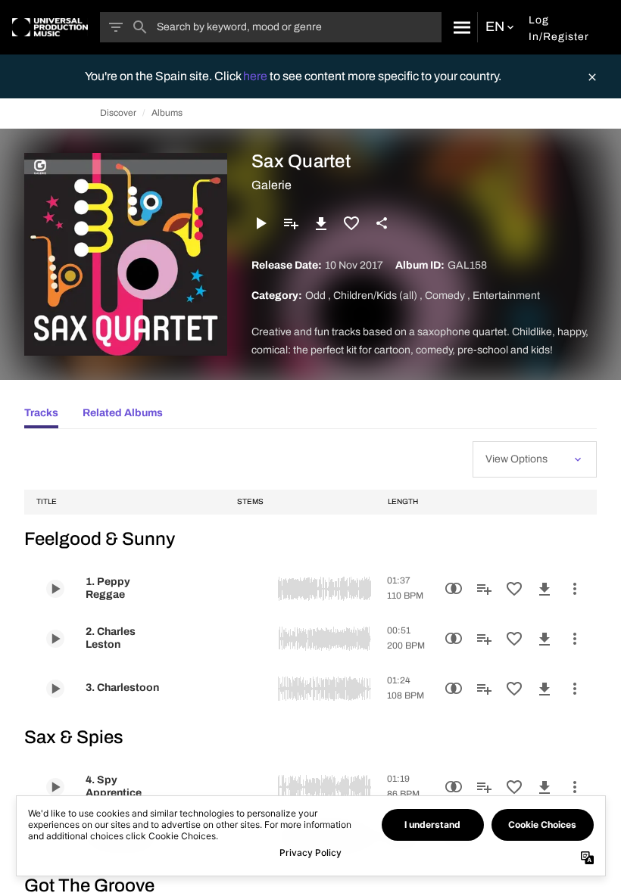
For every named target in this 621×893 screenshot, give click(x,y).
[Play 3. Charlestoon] (55, 689)
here (256, 76)
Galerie (271, 185)
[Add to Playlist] (291, 223)
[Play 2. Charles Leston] (55, 639)
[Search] (459, 27)
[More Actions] (575, 589)
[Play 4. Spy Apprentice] (55, 787)
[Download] (321, 223)
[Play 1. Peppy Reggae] (55, 589)
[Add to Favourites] (351, 223)
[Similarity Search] (454, 589)
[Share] (382, 223)
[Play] (260, 223)
